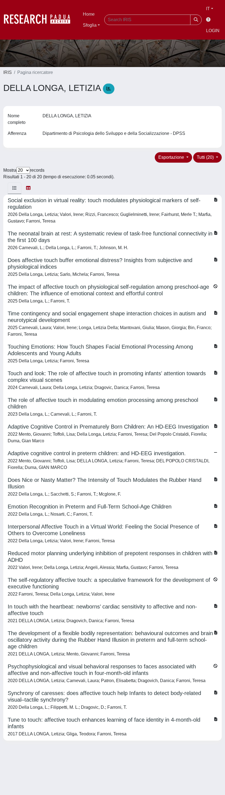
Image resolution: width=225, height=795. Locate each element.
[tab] (14, 188)
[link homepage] (39, 20)
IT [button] (208, 8)
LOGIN (213, 30)
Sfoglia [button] (90, 25)
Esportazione (171, 157)
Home (89, 14)
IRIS (7, 72)
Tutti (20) (206, 157)
